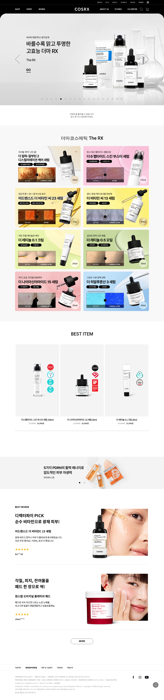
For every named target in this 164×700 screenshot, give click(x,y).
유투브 (146, 677)
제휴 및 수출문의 (46, 667)
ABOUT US (104, 9)
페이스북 (133, 677)
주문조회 (132, 2)
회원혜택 (140, 2)
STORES (118, 9)
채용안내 (70, 667)
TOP (155, 685)
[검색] (141, 9)
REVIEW (42, 9)
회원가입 (99, 2)
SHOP (17, 9)
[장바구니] (147, 9)
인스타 (140, 677)
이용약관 (18, 667)
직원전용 (60, 667)
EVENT (29, 9)
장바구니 (114, 2)
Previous (17, 59)
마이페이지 (124, 2)
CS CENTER (132, 9)
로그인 (107, 2)
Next (146, 59)
